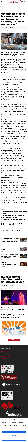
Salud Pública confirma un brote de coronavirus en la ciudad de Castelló (8, 263)
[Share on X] (6, 28)
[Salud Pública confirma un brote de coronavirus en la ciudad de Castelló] (23, 264)
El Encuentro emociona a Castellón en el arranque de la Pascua (13, 208)
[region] (14, 430)
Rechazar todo (14, 439)
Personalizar (14, 435)
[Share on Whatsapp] (8, 28)
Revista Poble (3, 30)
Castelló (17, 230)
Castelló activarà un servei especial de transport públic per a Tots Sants (14, 212)
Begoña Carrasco (13, 230)
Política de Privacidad (6, 356)
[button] (27, 1)
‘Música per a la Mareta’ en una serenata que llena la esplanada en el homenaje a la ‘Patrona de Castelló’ (9, 256)
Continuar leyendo (14, 339)
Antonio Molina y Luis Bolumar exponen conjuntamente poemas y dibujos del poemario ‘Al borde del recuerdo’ (13, 220)
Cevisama (21, 230)
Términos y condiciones (7, 354)
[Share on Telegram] (10, 28)
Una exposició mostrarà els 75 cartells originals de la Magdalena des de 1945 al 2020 (12, 224)
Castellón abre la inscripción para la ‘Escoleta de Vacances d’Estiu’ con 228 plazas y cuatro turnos (13, 216)
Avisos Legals (4, 353)
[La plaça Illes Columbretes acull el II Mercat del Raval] (23, 249)
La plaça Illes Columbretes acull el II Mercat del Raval (10, 248)
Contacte (3, 358)
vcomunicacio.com (5, 359)
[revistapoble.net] (14, 1)
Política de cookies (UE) (7, 351)
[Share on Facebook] (4, 28)
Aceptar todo (14, 432)
